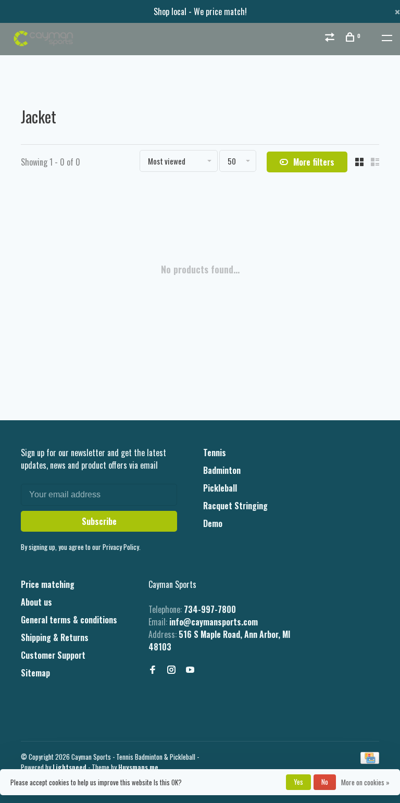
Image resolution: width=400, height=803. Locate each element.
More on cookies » (365, 782)
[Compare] (331, 37)
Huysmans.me (138, 767)
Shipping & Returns (55, 637)
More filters (313, 162)
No (324, 781)
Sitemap (35, 673)
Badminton (222, 470)
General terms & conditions (69, 619)
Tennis (214, 452)
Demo (212, 523)
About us (36, 602)
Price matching (47, 584)
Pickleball (220, 488)
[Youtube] (190, 669)
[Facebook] (152, 669)
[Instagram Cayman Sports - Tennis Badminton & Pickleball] (171, 669)
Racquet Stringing (235, 505)
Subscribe (99, 521)
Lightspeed (69, 767)
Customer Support (53, 655)
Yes (298, 781)
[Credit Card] (369, 760)
